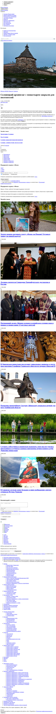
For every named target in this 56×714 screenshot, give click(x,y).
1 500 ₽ (2, 169)
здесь (36, 176)
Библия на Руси (10, 574)
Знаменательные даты (11, 618)
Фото (5, 659)
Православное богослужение (11, 33)
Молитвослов (7, 21)
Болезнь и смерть (10, 624)
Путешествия (7, 608)
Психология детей (10, 597)
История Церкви (10, 619)
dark (4, 102)
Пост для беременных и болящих (14, 670)
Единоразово (5, 174)
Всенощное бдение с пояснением (14, 699)
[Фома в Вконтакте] (7, 524)
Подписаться (18, 551)
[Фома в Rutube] (6, 530)
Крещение (9, 688)
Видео (5, 661)
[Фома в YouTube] (6, 529)
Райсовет (6, 32)
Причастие (9, 689)
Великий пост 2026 (11, 666)
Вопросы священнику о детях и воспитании (17, 598)
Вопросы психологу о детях (13, 602)
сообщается (20, 119)
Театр (7, 641)
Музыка (8, 637)
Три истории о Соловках (7, 134)
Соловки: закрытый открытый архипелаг (12, 139)
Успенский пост (10, 667)
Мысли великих (10, 644)
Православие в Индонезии (13, 654)
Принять (3, 712)
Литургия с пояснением (12, 698)
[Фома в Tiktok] (6, 528)
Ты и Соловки (4, 137)
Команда (6, 539)
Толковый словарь (11, 642)
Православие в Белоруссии (13, 649)
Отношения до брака (11, 628)
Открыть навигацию (8, 1)
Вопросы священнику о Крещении (15, 681)
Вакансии (6, 541)
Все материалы (7, 23)
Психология (6, 623)
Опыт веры (9, 613)
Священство (9, 696)
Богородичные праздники (12, 582)
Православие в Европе (12, 652)
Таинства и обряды (8, 686)
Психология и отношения (10, 16)
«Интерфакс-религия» (46, 116)
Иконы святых (10, 588)
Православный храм (9, 591)
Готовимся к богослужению (10, 697)
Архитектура (9, 633)
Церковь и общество (9, 161)
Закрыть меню (4, 8)
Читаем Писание (10, 571)
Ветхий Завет (9, 566)
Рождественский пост (11, 664)
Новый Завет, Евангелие (12, 565)
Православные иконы (9, 584)
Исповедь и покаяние (11, 690)
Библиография (10, 575)
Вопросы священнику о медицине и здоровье (17, 684)
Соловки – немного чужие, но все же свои (11, 142)
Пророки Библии (10, 570)
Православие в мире (9, 645)
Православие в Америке (12, 646)
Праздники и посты (8, 663)
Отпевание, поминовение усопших (15, 692)
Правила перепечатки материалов (12, 558)
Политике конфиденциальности (44, 711)
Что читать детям (10, 600)
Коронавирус (7, 154)
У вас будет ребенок (11, 601)
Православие (7, 158)
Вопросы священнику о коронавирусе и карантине (19, 679)
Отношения (6, 604)
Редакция (6, 145)
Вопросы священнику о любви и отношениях (17, 683)
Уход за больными (10, 626)
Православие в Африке (12, 648)
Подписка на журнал (9, 25)
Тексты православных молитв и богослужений (15, 705)
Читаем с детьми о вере (9, 34)
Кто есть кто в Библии (12, 567)
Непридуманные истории (10, 15)
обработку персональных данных (21, 182)
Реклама (6, 537)
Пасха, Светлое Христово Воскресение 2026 (17, 578)
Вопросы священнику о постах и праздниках (17, 583)
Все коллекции (7, 35)
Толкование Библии (11, 573)
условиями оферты (15, 180)
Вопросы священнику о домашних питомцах (17, 676)
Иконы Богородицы (11, 586)
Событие (15, 91)
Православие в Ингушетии (13, 653)
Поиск (5, 4)
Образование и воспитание (10, 606)
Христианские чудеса (11, 614)
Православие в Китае (11, 655)
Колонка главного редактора (11, 605)
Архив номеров (7, 543)
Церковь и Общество (9, 703)
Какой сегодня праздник (10, 30)
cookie (16, 560)
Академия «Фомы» (8, 18)
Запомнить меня (6, 516)
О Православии (10, 615)
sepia (6, 102)
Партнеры (6, 542)
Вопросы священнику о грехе (13, 677)
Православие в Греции (12, 650)
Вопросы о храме (10, 685)
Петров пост (9, 668)
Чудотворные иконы (11, 589)
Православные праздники (10, 576)
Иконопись (9, 636)
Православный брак (11, 629)
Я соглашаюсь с (11, 180)
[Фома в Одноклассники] (8, 525)
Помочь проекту (4, 179)
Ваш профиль (7, 3)
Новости (6, 19)
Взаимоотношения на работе (13, 631)
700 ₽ (2, 168)
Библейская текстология (12, 569)
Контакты (6, 538)
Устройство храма (10, 593)
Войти (10, 40)
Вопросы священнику (9, 20)
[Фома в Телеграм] (6, 527)
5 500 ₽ (2, 171)
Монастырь (6, 155)
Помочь (6, 7)
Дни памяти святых (11, 580)
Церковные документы (9, 702)
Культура (6, 632)
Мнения (6, 658)
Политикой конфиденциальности (9, 555)
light (2, 102)
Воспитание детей (8, 595)
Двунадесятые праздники (12, 579)
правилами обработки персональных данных (34, 553)
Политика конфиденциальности (11, 557)
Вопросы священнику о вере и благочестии (17, 672)
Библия (5, 563)
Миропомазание (10, 693)
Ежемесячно (14, 174)
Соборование (9, 694)
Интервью (6, 657)
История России (10, 620)
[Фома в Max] (5, 532)
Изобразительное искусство (13, 639)
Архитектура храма (11, 592)
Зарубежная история (11, 622)
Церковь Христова (8, 701)
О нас (5, 534)
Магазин (6, 536)
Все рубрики (7, 24)
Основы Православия (9, 14)
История (6, 617)
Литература (9, 635)
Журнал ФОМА (4, 91)
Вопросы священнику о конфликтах (15, 680)
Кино (7, 640)
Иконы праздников (11, 587)
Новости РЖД (7, 609)
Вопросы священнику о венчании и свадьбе (17, 673)
